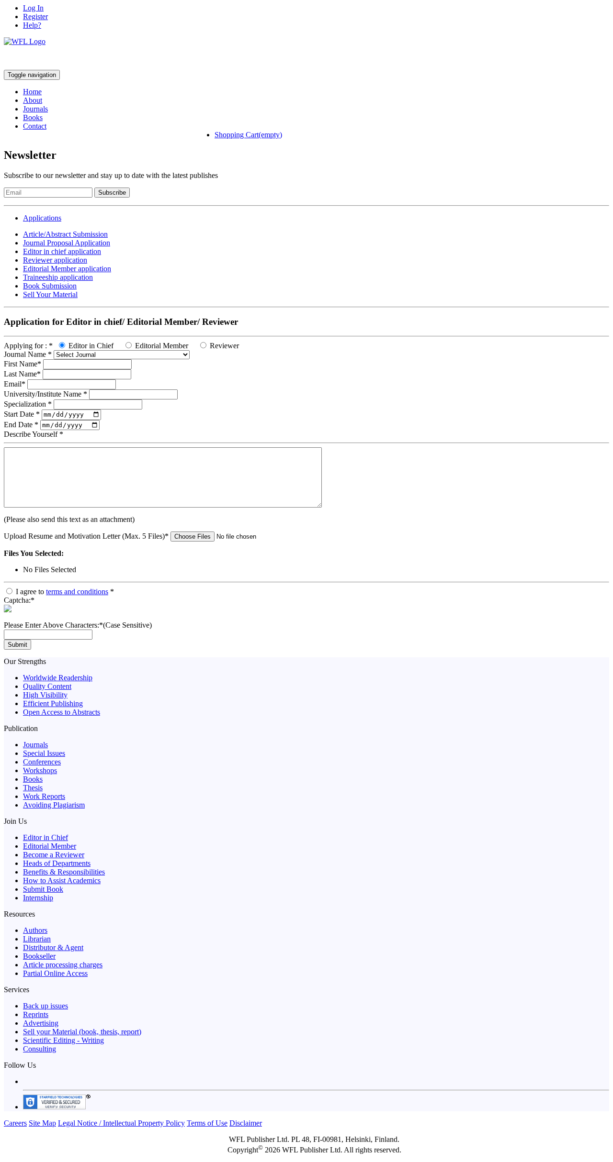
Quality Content (47, 686)
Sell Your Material (50, 294)
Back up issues (45, 1006)
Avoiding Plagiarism (54, 805)
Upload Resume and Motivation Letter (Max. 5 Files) (86, 536)
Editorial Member (161, 346)
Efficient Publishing (53, 703)
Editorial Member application (67, 269)
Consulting (39, 1049)
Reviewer (224, 346)
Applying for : (28, 346)
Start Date (22, 414)
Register (35, 16)
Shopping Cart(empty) (248, 135)
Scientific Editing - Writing (63, 1040)
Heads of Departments (57, 863)
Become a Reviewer (53, 855)
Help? (32, 25)
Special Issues (44, 753)
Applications (42, 218)
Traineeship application (58, 277)
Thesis (33, 788)
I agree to (65, 591)
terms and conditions (77, 591)
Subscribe (112, 192)
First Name (22, 364)
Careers (15, 1123)
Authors (35, 930)
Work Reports (44, 796)
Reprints (35, 1014)
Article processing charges (62, 965)
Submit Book (43, 889)
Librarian (37, 939)
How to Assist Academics (62, 880)
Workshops (40, 770)
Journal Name (28, 354)
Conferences (42, 762)
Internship (38, 898)
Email (14, 384)
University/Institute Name (45, 394)
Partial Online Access (55, 973)
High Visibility (45, 695)
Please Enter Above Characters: (78, 625)
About (32, 100)
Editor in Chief (91, 346)
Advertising (40, 1023)
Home (32, 92)
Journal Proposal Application (66, 243)
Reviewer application (55, 260)
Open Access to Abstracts (61, 712)
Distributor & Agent (53, 947)
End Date (21, 425)
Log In (33, 8)
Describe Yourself (33, 434)
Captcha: (19, 600)
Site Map (42, 1123)
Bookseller (39, 956)
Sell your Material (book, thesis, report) (82, 1032)
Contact (34, 126)
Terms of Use (207, 1123)
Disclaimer (245, 1123)
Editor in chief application (62, 251)
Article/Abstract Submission (65, 234)
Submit (17, 644)
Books (33, 117)
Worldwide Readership (57, 678)
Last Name (22, 374)
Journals (35, 109)
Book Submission (50, 286)
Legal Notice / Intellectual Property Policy (121, 1123)
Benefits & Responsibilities (64, 872)
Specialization (28, 404)
